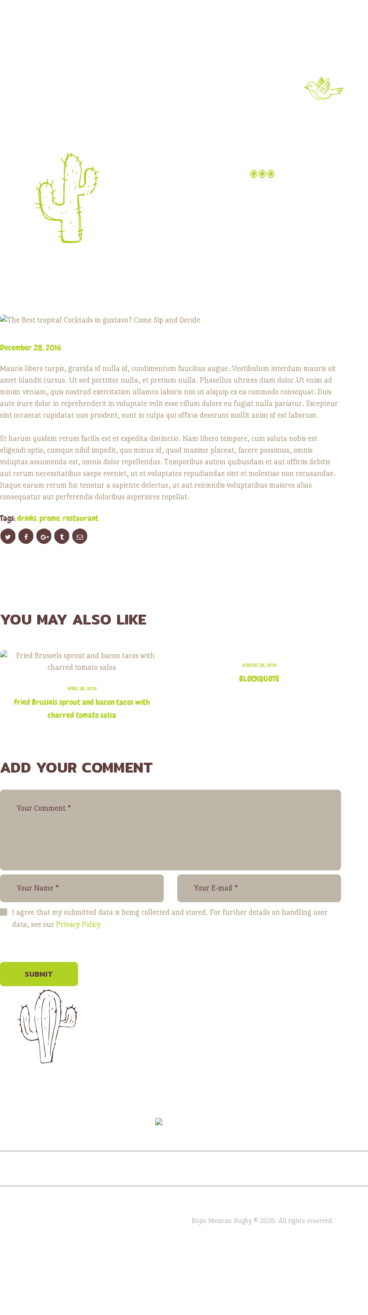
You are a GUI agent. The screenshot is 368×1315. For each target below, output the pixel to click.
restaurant (80, 518)
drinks (26, 518)
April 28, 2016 (81, 688)
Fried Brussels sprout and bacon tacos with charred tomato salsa (82, 708)
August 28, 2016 (259, 665)
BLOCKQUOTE (259, 678)
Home (97, 195)
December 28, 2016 (30, 347)
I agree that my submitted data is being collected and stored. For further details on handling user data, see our (170, 918)
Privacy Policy (78, 924)
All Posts (148, 195)
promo (49, 518)
